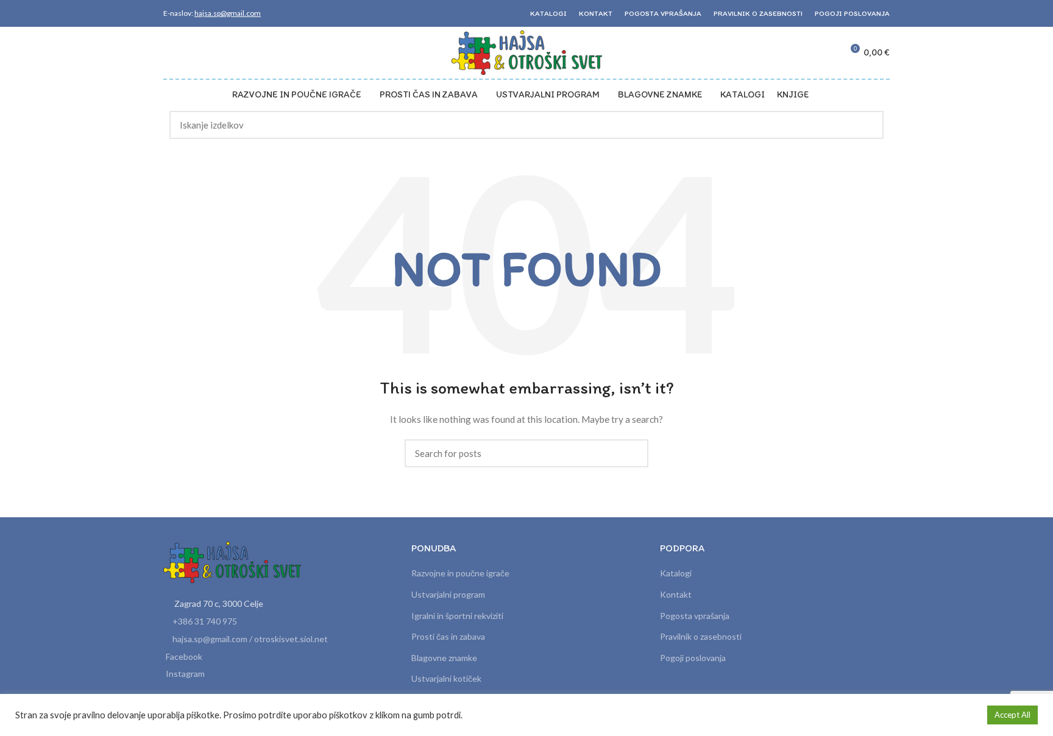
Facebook (184, 656)
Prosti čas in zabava (448, 636)
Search (867, 125)
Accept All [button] (1012, 715)
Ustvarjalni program (448, 594)
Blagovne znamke (444, 658)
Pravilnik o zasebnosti (701, 636)
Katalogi (676, 573)
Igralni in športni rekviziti (457, 615)
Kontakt (676, 594)
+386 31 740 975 (204, 621)
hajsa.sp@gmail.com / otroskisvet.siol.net (250, 639)
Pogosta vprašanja (694, 615)
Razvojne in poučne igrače (460, 573)
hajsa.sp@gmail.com (227, 13)
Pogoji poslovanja (693, 658)
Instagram (185, 673)
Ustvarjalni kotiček (446, 678)
